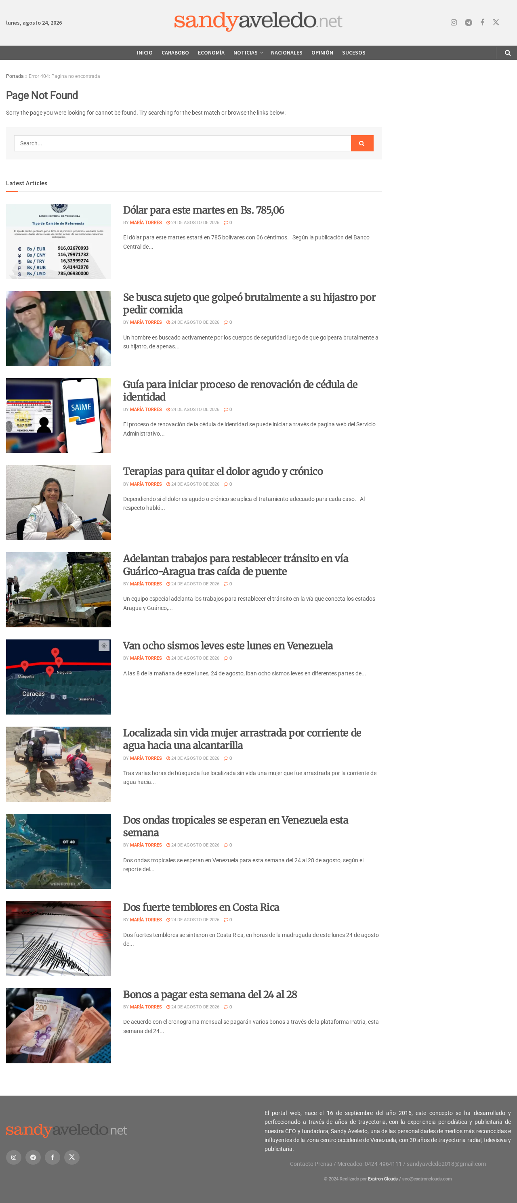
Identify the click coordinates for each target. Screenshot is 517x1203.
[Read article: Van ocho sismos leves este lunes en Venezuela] (58, 677)
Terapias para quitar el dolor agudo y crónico (223, 471)
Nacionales (287, 52)
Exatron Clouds (383, 1179)
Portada (15, 76)
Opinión (322, 52)
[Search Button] (508, 53)
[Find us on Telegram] (468, 22)
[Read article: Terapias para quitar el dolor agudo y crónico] (58, 502)
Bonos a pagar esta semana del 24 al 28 (210, 994)
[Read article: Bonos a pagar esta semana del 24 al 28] (58, 1025)
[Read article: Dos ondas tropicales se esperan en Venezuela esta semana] (58, 851)
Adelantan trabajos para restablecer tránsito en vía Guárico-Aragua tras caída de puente (236, 564)
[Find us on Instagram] (454, 22)
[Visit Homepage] (258, 23)
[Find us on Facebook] (482, 22)
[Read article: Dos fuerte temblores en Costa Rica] (58, 938)
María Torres (146, 222)
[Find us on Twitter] (496, 22)
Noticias (245, 52)
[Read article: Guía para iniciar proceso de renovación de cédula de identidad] (58, 415)
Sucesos (354, 52)
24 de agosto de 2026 (194, 222)
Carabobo (175, 52)
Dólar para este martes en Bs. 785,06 (204, 210)
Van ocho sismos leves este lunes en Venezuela (228, 645)
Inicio (145, 52)
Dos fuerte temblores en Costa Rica (201, 907)
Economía (211, 52)
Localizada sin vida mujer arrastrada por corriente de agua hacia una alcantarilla (242, 739)
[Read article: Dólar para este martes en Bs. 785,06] (58, 241)
